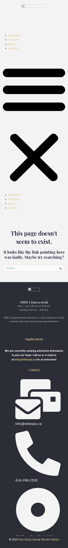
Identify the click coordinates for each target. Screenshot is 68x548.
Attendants (14, 35)
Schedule (13, 39)
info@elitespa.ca (25, 359)
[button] (34, 124)
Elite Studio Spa (27, 539)
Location (13, 48)
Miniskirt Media (50, 539)
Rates (11, 44)
